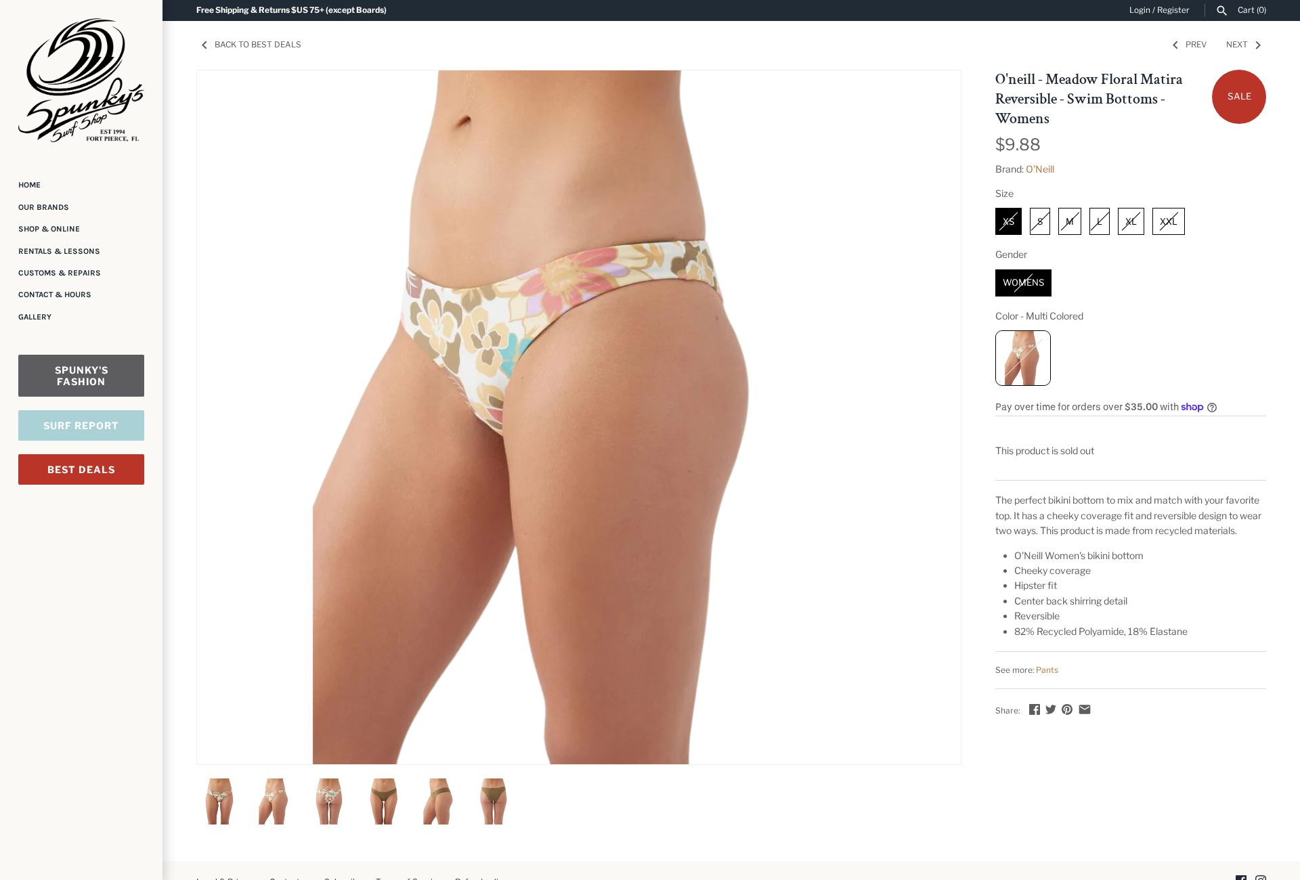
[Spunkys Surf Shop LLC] (81, 80)
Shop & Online (49, 229)
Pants (1047, 670)
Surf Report (81, 425)
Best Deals (81, 469)
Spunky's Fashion (81, 375)
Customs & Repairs (59, 273)
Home (29, 185)
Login (1139, 10)
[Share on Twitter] (1050, 709)
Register (1173, 10)
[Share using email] (1084, 709)
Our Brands (43, 207)
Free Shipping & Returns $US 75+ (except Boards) (291, 10)
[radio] (1008, 221)
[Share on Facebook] (1034, 709)
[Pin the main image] (1067, 709)
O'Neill (1040, 169)
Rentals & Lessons (59, 251)
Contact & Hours (54, 294)
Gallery (34, 317)
